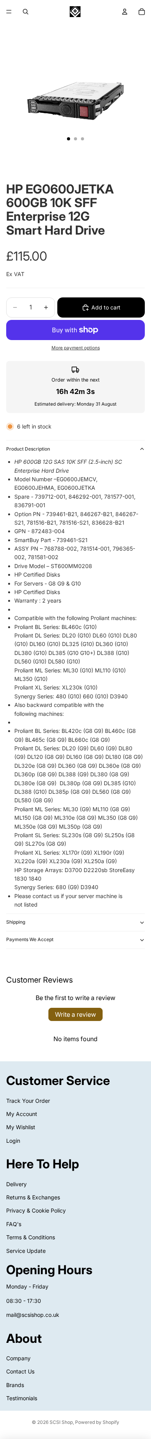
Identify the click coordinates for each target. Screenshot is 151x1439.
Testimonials (21, 1398)
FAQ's (13, 1224)
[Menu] (9, 12)
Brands (15, 1384)
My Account (21, 1114)
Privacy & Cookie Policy (36, 1210)
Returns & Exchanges (33, 1197)
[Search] (25, 11)
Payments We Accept (29, 939)
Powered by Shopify (97, 1422)
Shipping (15, 922)
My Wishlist (20, 1127)
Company (18, 1358)
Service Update (26, 1250)
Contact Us (20, 1371)
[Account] (124, 11)
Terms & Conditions (30, 1237)
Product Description (28, 449)
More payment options (75, 348)
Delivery (16, 1183)
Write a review (75, 1014)
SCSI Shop (61, 1422)
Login (13, 1140)
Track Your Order (28, 1100)
